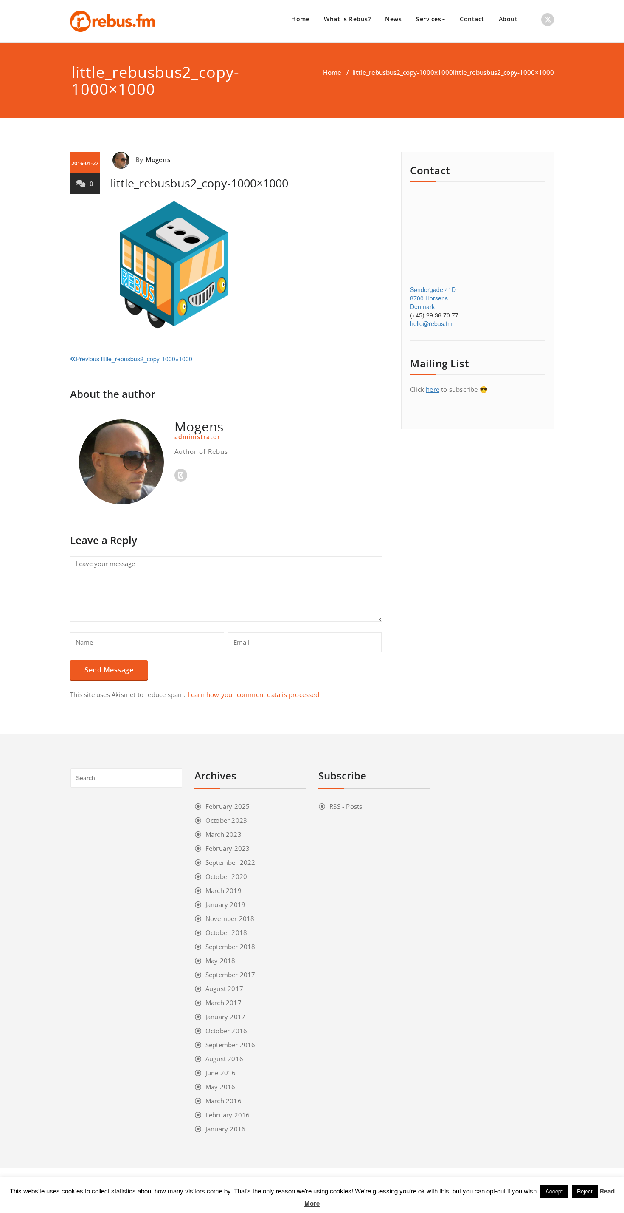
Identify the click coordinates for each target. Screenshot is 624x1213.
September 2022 (230, 862)
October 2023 (226, 820)
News (393, 19)
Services (428, 19)
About (508, 19)
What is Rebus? (347, 19)
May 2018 (220, 960)
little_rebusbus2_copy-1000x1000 (402, 72)
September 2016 (230, 1044)
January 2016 (225, 1129)
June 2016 (220, 1072)
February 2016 (227, 1115)
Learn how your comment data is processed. (254, 694)
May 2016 (220, 1087)
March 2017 (223, 1002)
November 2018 (230, 918)
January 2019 (225, 904)
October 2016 (226, 1030)
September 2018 (230, 946)
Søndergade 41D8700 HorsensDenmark (433, 298)
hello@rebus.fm (431, 323)
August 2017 (224, 988)
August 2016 (224, 1058)
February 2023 (227, 848)
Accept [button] (554, 1191)
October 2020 (226, 876)
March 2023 (223, 834)
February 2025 (227, 806)
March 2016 (223, 1101)
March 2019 (223, 890)
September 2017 (230, 974)
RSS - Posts (345, 806)
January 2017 (225, 1016)
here (432, 389)
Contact (472, 19)
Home (300, 19)
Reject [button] (585, 1191)
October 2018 (226, 932)
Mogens (158, 159)
